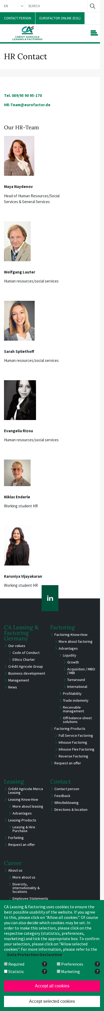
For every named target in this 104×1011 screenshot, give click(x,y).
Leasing (14, 781)
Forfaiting (16, 837)
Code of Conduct (26, 652)
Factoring (62, 627)
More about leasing (28, 806)
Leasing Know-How (23, 799)
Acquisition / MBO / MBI (81, 671)
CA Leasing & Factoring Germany (21, 632)
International (77, 686)
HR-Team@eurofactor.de (27, 104)
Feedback (62, 796)
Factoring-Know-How (70, 634)
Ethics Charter (24, 659)
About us (15, 870)
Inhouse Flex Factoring (76, 749)
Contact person (66, 789)
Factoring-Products (69, 728)
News (12, 687)
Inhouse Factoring (73, 742)
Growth (73, 662)
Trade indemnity (76, 700)
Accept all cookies (52, 986)
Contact (60, 781)
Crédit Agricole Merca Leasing (25, 790)
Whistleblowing (66, 802)
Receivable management (73, 709)
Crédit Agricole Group (25, 666)
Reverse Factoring (73, 756)
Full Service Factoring (76, 735)
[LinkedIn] (50, 598)
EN (6, 6)
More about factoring (76, 641)
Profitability (72, 693)
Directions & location (70, 809)
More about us (24, 877)
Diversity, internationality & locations (26, 887)
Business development (26, 673)
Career (13, 863)
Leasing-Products (22, 820)
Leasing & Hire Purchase (24, 829)
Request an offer (67, 763)
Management (18, 680)
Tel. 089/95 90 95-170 (23, 95)
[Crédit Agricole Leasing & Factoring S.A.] (27, 32)
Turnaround (76, 680)
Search (92, 6)
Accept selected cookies (52, 1001)
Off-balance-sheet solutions (77, 719)
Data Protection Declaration (34, 954)
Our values (16, 646)
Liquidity (69, 655)
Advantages (68, 648)
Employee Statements (30, 898)
